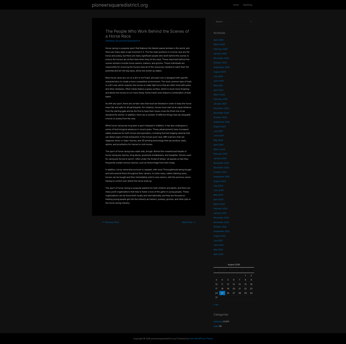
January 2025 (220, 103)
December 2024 (221, 108)
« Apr (216, 304)
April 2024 (219, 144)
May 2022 (218, 249)
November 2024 (221, 113)
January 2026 (220, 53)
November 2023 (221, 167)
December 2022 (221, 217)
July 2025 (218, 76)
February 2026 (220, 49)
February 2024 (221, 153)
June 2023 (219, 190)
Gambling (247, 5)
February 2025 (220, 99)
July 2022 (218, 240)
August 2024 (220, 126)
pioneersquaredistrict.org (120, 5)
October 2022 (220, 226)
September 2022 (222, 231)
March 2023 (219, 204)
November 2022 (221, 222)
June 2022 (219, 245)
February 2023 (221, 208)
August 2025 (220, 72)
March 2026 (219, 44)
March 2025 (219, 94)
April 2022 (218, 254)
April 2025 (218, 90)
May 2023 (218, 195)
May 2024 (218, 140)
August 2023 (220, 181)
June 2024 (219, 135)
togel (216, 326)
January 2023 (220, 213)
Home (236, 5)
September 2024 (222, 122)
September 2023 (222, 176)
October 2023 (220, 172)
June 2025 (219, 81)
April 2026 (218, 40)
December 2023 (221, 163)
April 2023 (219, 199)
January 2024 (220, 158)
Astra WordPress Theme (201, 338)
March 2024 (219, 149)
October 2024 (220, 117)
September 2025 (222, 67)
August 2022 (220, 236)
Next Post (188, 222)
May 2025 (218, 85)
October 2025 (220, 62)
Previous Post (110, 222)
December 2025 (221, 58)
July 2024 (218, 131)
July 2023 (218, 185)
